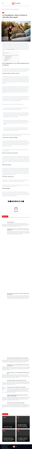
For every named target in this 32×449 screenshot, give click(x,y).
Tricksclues (2, 447)
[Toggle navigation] (3, 3)
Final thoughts (5, 60)
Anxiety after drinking (10, 222)
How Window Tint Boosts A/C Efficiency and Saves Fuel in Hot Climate (23, 439)
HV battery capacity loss (7, 59)
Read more (18, 226)
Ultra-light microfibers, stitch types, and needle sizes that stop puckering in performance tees (23, 426)
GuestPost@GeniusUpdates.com (5, 448)
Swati (5, 19)
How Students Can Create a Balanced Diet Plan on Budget (15, 402)
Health (4, 417)
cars (3, 12)
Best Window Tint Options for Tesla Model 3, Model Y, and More (16, 380)
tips (18, 417)
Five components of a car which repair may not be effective (10, 55)
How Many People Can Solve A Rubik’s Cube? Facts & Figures (16, 387)
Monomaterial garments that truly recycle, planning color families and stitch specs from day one (8, 439)
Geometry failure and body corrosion (8, 56)
